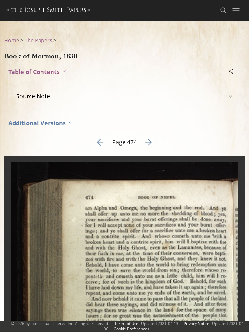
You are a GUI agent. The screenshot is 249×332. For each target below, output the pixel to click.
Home (11, 40)
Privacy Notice (196, 323)
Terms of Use (126, 323)
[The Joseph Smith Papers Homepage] (48, 11)
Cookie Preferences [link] (131, 329)
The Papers (38, 40)
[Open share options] (231, 72)
